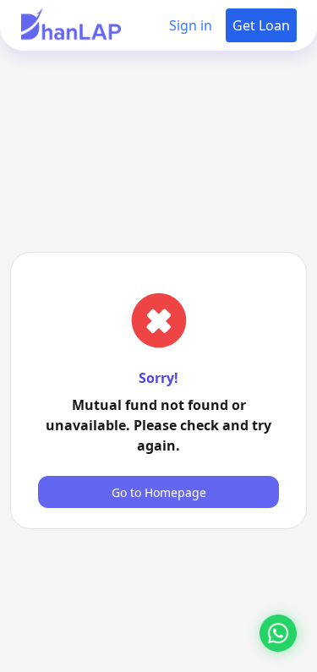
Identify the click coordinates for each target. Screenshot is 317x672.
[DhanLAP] (71, 25)
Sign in (190, 25)
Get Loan (261, 25)
